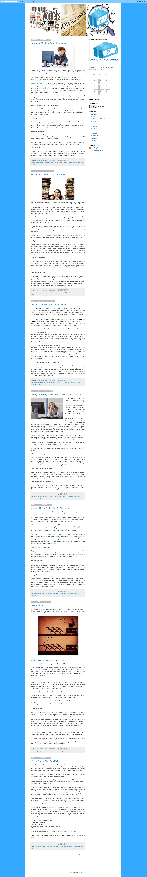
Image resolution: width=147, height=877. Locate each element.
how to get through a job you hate (49, 292)
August (95, 124)
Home (54, 855)
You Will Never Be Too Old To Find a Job (50, 508)
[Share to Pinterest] (67, 160)
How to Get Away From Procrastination (49, 304)
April (94, 131)
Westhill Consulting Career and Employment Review (58, 593)
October (95, 116)
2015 (92, 114)
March (94, 133)
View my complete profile (96, 150)
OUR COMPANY (100, 66)
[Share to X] (63, 160)
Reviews (33, 435)
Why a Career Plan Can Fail (44, 761)
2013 (92, 140)
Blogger (81, 872)
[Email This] (59, 160)
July (94, 126)
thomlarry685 (95, 148)
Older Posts (81, 855)
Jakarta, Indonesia (79, 527)
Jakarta (61, 162)
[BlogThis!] (61, 160)
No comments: (52, 160)
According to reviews (37, 83)
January (95, 135)
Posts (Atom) (41, 858)
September (96, 121)
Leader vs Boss (38, 605)
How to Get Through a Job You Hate (48, 174)
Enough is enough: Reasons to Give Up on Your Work (57, 394)
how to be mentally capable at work (49, 162)
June (94, 128)
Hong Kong (38, 162)
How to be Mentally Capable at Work (48, 43)
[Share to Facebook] (65, 160)
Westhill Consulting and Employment (41, 235)
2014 (92, 138)
